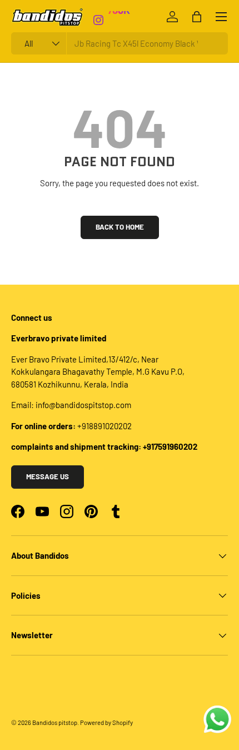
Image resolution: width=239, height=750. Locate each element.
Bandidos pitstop (54, 722)
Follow (122, 25)
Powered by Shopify (106, 722)
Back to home (120, 226)
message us (47, 476)
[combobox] (119, 43)
